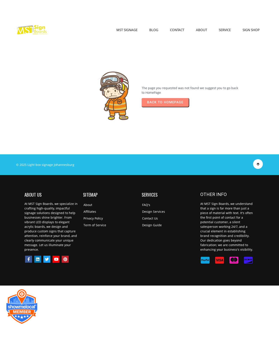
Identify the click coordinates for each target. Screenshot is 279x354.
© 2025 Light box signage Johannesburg (45, 165)
